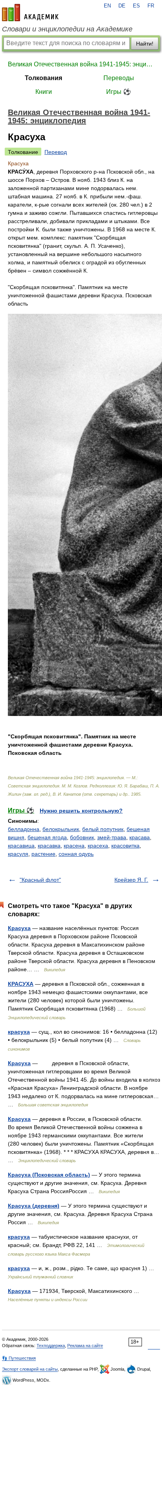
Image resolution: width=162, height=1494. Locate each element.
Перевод (55, 152)
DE (121, 6)
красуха (19, 1032)
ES (136, 6)
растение (43, 854)
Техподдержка (51, 1345)
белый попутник (102, 829)
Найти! (144, 43)
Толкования (43, 78)
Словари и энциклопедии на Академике (67, 29)
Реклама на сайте (85, 1345)
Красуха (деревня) (33, 1206)
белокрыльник (60, 829)
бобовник (82, 837)
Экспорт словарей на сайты (30, 1369)
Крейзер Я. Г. (131, 880)
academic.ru (30, 12)
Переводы (118, 78)
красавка (49, 845)
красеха (98, 845)
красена (74, 845)
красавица (21, 845)
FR (150, 6)
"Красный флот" (40, 880)
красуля (18, 854)
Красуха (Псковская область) (49, 1175)
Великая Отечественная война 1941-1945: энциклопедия (81, 64)
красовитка (125, 845)
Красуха (19, 928)
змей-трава (111, 837)
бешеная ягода (47, 837)
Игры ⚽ (118, 91)
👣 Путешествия (19, 1358)
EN (107, 6)
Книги (43, 91)
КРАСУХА (20, 984)
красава (139, 837)
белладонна (23, 829)
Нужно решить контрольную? (81, 810)
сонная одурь (76, 854)
